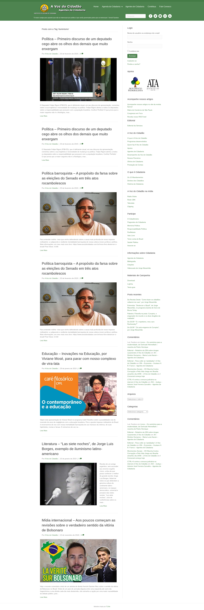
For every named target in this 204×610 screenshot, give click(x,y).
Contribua (152, 7)
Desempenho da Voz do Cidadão (139, 155)
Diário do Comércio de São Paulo (139, 110)
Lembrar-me (134, 51)
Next (159, 84)
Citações (130, 265)
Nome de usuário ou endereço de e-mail (143, 33)
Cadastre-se (132, 61)
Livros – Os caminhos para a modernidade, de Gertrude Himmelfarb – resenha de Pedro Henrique (144, 344)
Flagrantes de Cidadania (136, 222)
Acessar (132, 56)
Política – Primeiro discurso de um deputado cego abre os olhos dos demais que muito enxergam (77, 134)
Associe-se (131, 246)
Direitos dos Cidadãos (135, 181)
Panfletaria (131, 232)
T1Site (108, 606)
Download (131, 280)
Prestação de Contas (135, 165)
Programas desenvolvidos (137, 141)
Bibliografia (131, 261)
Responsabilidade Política (137, 229)
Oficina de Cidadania (135, 161)
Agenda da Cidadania (111, 7)
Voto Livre (131, 235)
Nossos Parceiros (133, 158)
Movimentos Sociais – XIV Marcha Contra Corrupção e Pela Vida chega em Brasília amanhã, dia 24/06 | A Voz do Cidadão (142, 371)
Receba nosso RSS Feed (136, 117)
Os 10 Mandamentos (135, 177)
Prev (130, 84)
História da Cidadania (135, 184)
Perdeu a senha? (133, 64)
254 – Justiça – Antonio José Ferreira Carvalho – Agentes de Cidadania (144, 384)
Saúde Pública (132, 242)
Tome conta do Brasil (135, 239)
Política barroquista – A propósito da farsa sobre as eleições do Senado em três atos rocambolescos (80, 268)
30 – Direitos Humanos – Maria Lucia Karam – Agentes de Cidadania (142, 355)
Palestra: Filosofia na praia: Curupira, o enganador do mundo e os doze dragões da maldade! (143, 316)
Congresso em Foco (135, 113)
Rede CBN (131, 200)
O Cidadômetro (133, 219)
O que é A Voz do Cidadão (137, 138)
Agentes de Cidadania (134, 7)
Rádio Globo (132, 196)
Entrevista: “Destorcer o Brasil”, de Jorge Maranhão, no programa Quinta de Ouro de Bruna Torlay (143, 307)
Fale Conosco (165, 7)
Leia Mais (43, 116)
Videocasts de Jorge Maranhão (139, 268)
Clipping (130, 206)
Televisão (130, 203)
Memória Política (133, 226)
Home (96, 7)
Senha (129, 42)
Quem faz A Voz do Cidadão (137, 145)
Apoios (129, 148)
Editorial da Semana (134, 126)
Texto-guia (131, 287)
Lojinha (130, 284)
